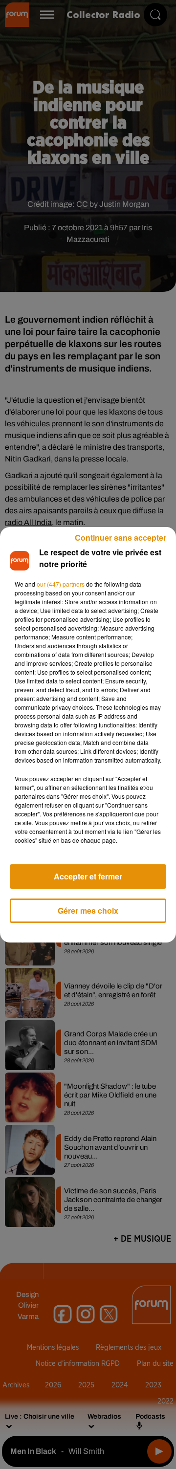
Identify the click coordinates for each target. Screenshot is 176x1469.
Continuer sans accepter (120, 537)
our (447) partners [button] (61, 584)
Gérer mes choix (88, 910)
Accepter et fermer (88, 876)
